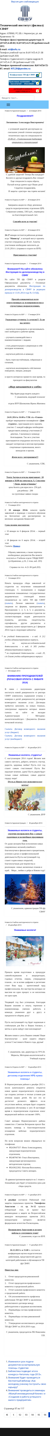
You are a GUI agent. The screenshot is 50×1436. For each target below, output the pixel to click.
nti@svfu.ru (14, 49)
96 (45, 1414)
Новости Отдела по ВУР (15, 200)
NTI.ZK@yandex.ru (21, 68)
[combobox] (17, 97)
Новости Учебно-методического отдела (21, 502)
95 (39, 1414)
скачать (8, 603)
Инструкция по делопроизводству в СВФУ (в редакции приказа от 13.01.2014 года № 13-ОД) (25, 289)
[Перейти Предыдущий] (14, 1414)
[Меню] (8, 105)
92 (20, 1414)
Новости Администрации (15, 111)
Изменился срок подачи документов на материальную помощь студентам (24, 1364)
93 (26, 1414)
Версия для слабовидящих (25, 1)
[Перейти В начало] (7, 1414)
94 (32, 1414)
